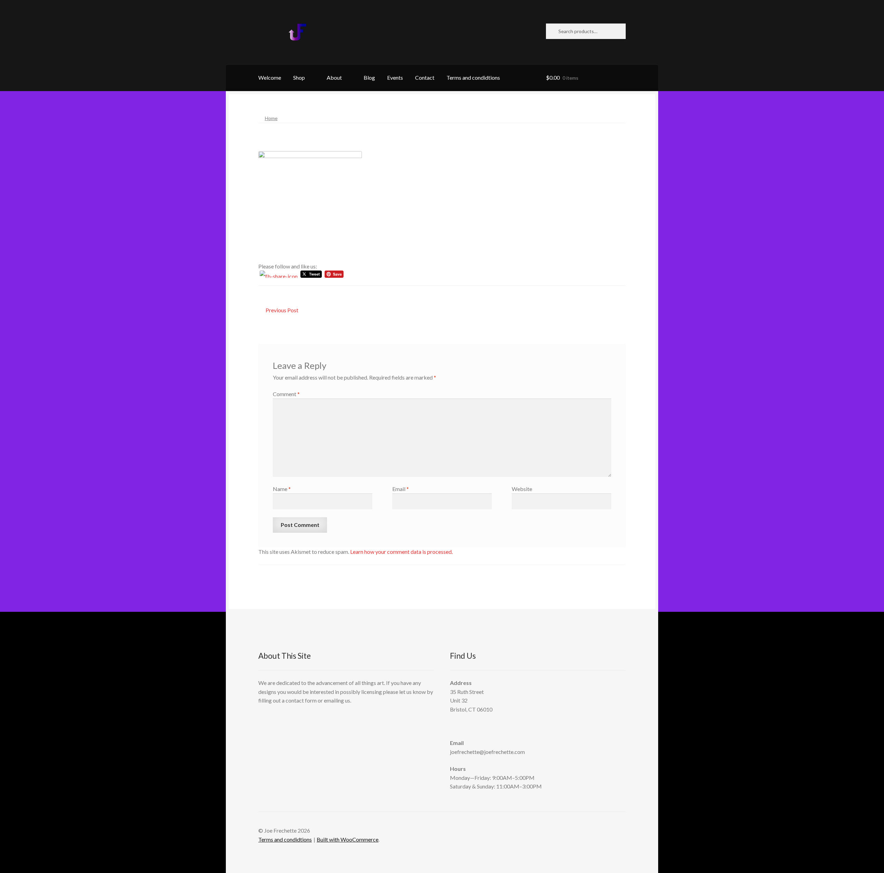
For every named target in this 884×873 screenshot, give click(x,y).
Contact (424, 77)
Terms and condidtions (473, 77)
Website (522, 488)
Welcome (269, 77)
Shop (299, 77)
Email (400, 488)
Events (395, 77)
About (334, 77)
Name (282, 488)
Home (271, 118)
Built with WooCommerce (347, 839)
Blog (369, 77)
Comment (286, 394)
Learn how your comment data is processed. (401, 551)
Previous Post (281, 310)
